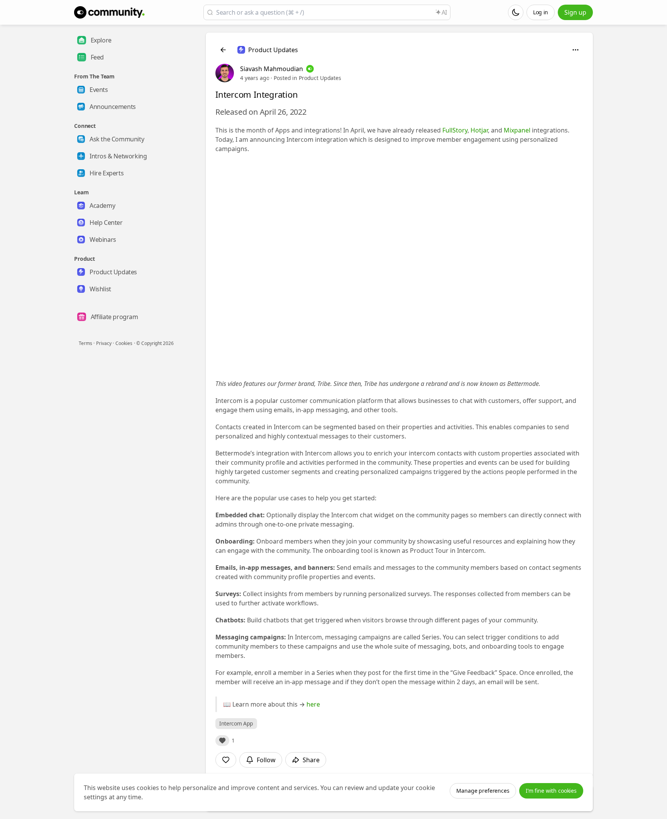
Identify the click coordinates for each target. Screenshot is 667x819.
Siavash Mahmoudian (271, 69)
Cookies (123, 343)
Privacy (103, 343)
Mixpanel (517, 130)
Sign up (575, 12)
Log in (540, 12)
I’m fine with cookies (551, 790)
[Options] (575, 50)
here (313, 704)
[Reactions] (222, 740)
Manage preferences (482, 790)
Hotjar (479, 130)
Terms (85, 343)
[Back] (223, 50)
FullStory (454, 130)
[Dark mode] (515, 12)
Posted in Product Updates (307, 78)
